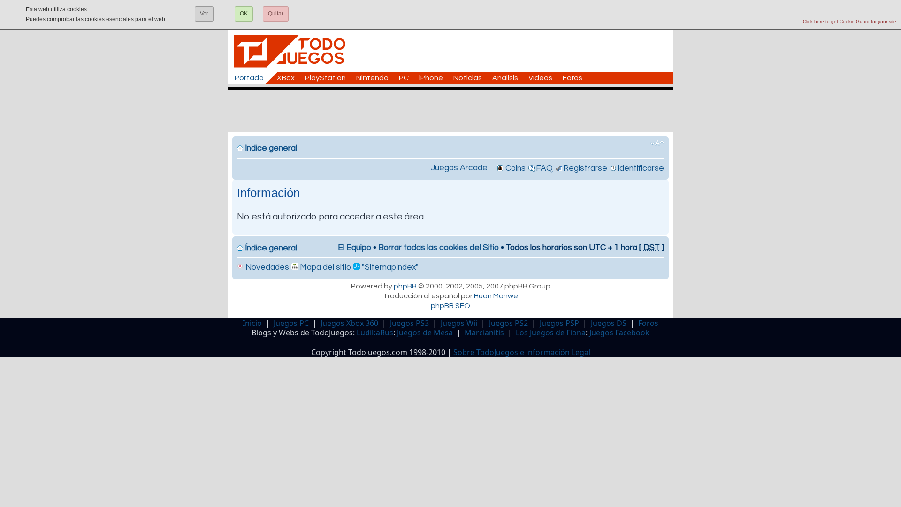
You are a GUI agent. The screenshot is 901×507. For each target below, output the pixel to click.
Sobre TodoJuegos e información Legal (521, 352)
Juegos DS (608, 323)
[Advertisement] (455, 111)
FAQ (544, 168)
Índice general (271, 148)
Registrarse (585, 168)
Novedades (266, 267)
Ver (204, 13)
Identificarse (641, 168)
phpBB (405, 286)
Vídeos (540, 78)
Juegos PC (291, 323)
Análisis (505, 78)
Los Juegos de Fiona (551, 332)
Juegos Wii (459, 323)
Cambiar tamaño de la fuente (657, 143)
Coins (515, 168)
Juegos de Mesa (425, 332)
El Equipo (354, 247)
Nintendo (372, 78)
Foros (572, 78)
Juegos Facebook (619, 332)
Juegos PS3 (409, 323)
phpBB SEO (450, 306)
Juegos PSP (559, 323)
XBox (286, 78)
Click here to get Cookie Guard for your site (849, 21)
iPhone (431, 78)
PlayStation (325, 78)
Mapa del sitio (324, 267)
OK (244, 13)
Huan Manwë (496, 296)
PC (404, 78)
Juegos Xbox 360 (349, 323)
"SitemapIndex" (389, 267)
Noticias (467, 78)
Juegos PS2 (508, 323)
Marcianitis (484, 332)
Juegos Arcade (459, 168)
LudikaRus (375, 332)
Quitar (275, 13)
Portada (249, 78)
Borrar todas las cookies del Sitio (438, 247)
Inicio (252, 323)
